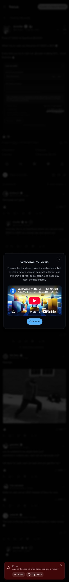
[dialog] (34, 570)
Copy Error (36, 574)
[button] (61, 565)
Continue (34, 321)
